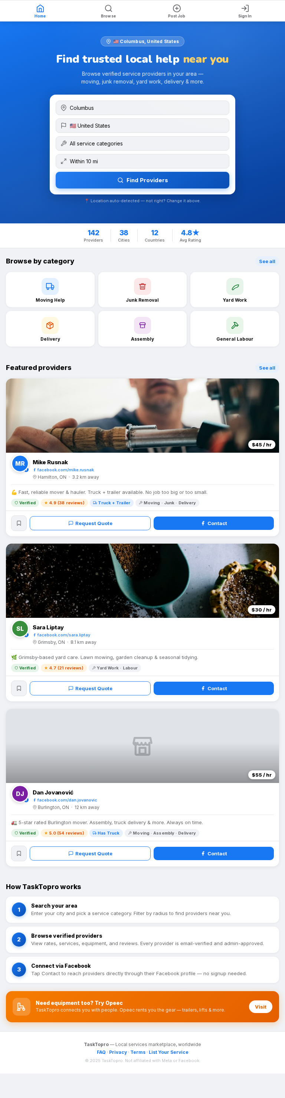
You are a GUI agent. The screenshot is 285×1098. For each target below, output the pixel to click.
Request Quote (93, 523)
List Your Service (169, 1052)
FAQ (101, 1052)
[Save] (19, 523)
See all (267, 261)
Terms (137, 1052)
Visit (260, 1007)
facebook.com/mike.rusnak (65, 469)
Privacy (118, 1052)
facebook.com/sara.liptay (63, 635)
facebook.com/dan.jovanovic (67, 800)
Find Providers (147, 180)
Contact (217, 523)
